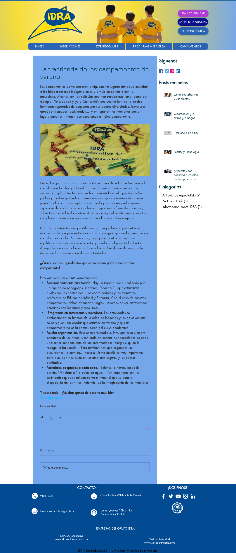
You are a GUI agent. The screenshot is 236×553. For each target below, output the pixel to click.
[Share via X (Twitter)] (51, 418)
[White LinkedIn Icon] (193, 496)
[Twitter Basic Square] (167, 71)
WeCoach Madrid (159, 539)
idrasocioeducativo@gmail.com (57, 511)
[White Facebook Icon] (163, 496)
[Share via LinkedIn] (60, 418)
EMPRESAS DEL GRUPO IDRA (115, 528)
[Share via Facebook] (42, 418)
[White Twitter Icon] (171, 496)
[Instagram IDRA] (172, 71)
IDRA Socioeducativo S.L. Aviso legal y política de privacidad (117, 551)
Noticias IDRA (48, 406)
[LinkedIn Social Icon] (178, 71)
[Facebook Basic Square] (161, 71)
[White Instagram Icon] (185, 496)
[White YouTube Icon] (178, 496)
